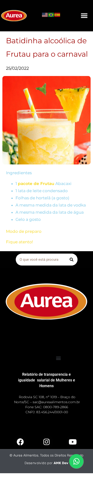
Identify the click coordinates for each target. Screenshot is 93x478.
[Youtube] (73, 442)
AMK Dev (61, 463)
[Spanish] (57, 14)
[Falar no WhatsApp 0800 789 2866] (76, 461)
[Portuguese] (51, 14)
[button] (84, 15)
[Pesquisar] (72, 260)
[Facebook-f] (20, 442)
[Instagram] (46, 442)
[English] (45, 14)
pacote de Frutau (36, 183)
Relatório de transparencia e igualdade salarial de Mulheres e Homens (46, 380)
